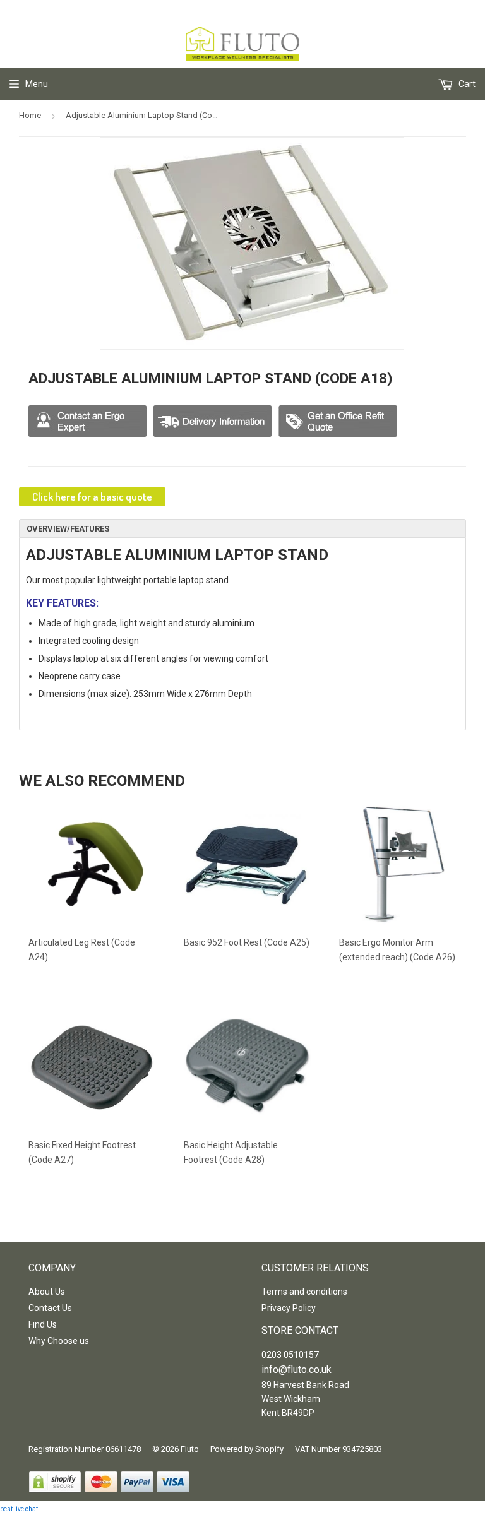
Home (30, 115)
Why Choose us (58, 1341)
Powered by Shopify (247, 1449)
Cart (466, 84)
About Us (46, 1291)
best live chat (19, 1509)
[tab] (242, 528)
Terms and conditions (304, 1291)
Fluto (190, 1449)
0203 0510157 (290, 1355)
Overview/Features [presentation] (68, 528)
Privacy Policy (288, 1308)
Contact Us (50, 1308)
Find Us (42, 1324)
